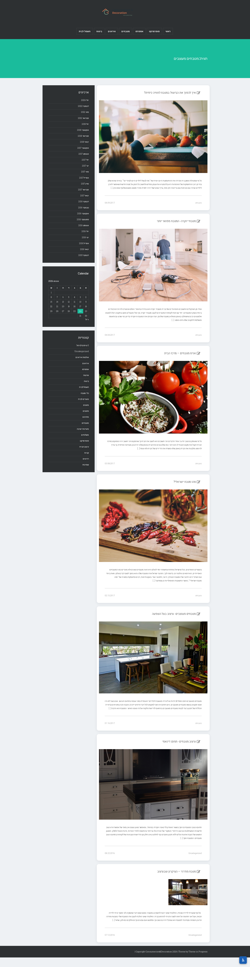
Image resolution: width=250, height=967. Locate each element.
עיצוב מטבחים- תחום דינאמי (179, 741)
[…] (112, 187)
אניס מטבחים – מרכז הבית (180, 353)
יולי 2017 (85, 159)
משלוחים (85, 434)
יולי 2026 (85, 100)
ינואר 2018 (84, 141)
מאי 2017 (85, 171)
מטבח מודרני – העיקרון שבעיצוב (176, 871)
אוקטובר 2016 (83, 213)
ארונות (86, 375)
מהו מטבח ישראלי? (184, 482)
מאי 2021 (85, 112)
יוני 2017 (85, 165)
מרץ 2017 (85, 183)
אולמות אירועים (82, 357)
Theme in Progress (198, 951)
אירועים (112, 31)
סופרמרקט (154, 31)
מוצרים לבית (83, 399)
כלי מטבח (85, 393)
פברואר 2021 (83, 118)
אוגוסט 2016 (83, 225)
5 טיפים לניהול (83, 345)
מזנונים (86, 411)
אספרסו (139, 31)
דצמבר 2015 (83, 255)
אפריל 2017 (84, 177)
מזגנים (86, 405)
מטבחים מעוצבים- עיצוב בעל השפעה (174, 614)
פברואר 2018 (83, 135)
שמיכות (85, 464)
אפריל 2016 (84, 243)
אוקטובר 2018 (83, 130)
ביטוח (99, 31)
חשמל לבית (85, 31)
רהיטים (86, 458)
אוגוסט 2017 (84, 153)
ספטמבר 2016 (83, 219)
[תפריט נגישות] (243, 960)
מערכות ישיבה (83, 428)
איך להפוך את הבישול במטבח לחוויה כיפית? (170, 93)
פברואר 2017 (83, 189)
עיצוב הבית (84, 446)
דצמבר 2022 (83, 106)
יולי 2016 (85, 231)
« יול (87, 319)
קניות (86, 452)
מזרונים (85, 416)
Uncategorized (195, 853)
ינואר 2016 (84, 249)
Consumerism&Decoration (125, 12)
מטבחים (125, 31)
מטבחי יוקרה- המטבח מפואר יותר (176, 221)
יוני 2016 (85, 237)
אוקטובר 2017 (83, 147)
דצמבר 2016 (83, 201)
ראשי (168, 31)
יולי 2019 (85, 124)
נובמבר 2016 (83, 207)
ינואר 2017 (84, 195)
